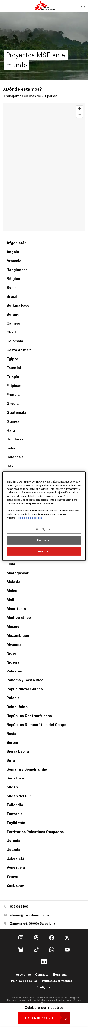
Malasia (13, 581)
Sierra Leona (18, 751)
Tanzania (15, 813)
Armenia (14, 260)
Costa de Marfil (20, 349)
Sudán (12, 786)
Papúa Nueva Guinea (25, 688)
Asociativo (23, 974)
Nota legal (60, 974)
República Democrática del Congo (36, 724)
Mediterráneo (19, 617)
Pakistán (14, 670)
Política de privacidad (57, 981)
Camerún (14, 322)
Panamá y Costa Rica (25, 679)
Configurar (44, 987)
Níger (11, 653)
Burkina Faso (18, 305)
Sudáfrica (15, 777)
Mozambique (18, 635)
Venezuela (16, 867)
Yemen (12, 876)
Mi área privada (83, 6)
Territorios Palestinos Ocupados (35, 831)
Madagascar (18, 572)
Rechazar (44, 540)
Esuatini (14, 367)
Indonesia (15, 456)
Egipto (12, 358)
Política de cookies (24, 981)
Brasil (12, 296)
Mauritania (16, 608)
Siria (11, 760)
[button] (44, 1018)
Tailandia (15, 804)
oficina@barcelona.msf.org (30, 914)
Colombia (15, 340)
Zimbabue (15, 884)
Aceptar (44, 551)
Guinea (13, 421)
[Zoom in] (79, 109)
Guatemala (16, 412)
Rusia (11, 733)
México (13, 626)
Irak (10, 465)
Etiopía (13, 376)
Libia (11, 563)
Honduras (15, 438)
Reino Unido (17, 706)
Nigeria (13, 661)
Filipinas (14, 385)
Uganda (13, 849)
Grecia (13, 403)
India (11, 447)
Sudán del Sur (19, 795)
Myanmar (15, 644)
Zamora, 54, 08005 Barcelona (32, 923)
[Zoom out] (79, 115)
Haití (11, 430)
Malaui (12, 590)
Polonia (13, 697)
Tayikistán (16, 822)
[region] (44, 167)
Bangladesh (17, 269)
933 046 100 (19, 906)
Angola (13, 251)
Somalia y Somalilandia (27, 769)
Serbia (12, 742)
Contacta (41, 974)
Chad (11, 331)
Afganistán (16, 242)
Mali (10, 599)
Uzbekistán (16, 858)
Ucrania (13, 840)
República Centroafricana (29, 715)
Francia (13, 394)
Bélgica (13, 278)
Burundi (14, 314)
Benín (12, 287)
